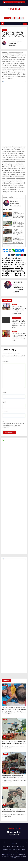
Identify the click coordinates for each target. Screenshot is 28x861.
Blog (18, 846)
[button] (20, 23)
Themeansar (14, 843)
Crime (21, 18)
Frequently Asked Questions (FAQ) (11, 849)
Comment (6, 361)
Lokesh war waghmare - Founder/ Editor (15, 42)
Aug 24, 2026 (7, 712)
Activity (14, 846)
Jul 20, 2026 (15, 323)
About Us (9, 846)
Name (4, 392)
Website (5, 412)
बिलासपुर (17, 18)
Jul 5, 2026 (15, 337)
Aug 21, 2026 (7, 814)
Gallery (23, 849)
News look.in (14, 12)
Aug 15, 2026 (15, 310)
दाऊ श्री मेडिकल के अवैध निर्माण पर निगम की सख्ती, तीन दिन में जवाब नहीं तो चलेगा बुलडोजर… (18, 233)
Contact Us (22, 846)
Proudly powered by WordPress (9, 842)
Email (4, 402)
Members (10, 852)
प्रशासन (12, 18)
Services (22, 852)
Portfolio (16, 852)
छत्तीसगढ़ (4, 30)
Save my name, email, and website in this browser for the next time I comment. (13, 426)
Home (4, 846)
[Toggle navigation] (17, 23)
